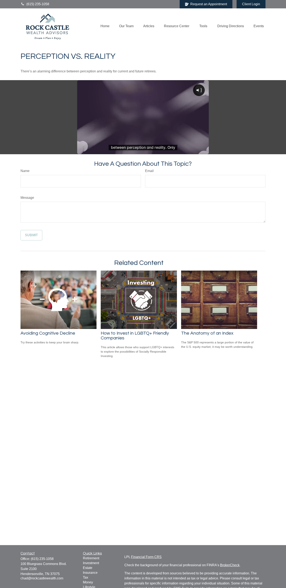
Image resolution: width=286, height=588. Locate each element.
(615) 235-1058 (37, 4)
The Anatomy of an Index (207, 333)
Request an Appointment (208, 4)
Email (149, 171)
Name (25, 171)
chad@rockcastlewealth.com (42, 578)
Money (88, 582)
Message (27, 197)
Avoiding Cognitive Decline (48, 333)
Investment (91, 563)
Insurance (90, 572)
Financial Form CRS (146, 557)
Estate (87, 568)
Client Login (251, 4)
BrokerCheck (230, 565)
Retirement (91, 558)
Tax (85, 577)
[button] (105, 26)
